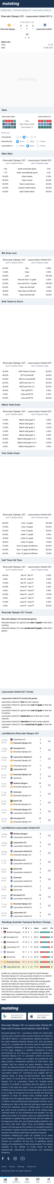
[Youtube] (24, 1158)
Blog (37, 1182)
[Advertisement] (27, 79)
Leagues (27, 1182)
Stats (5, 1182)
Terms (3, 1166)
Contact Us (31, 1166)
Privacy (12, 1166)
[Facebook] (4, 1158)
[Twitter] (10, 1158)
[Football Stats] (10, 4)
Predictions (16, 1182)
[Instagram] (17, 1158)
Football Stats (6, 10)
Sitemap (20, 1166)
